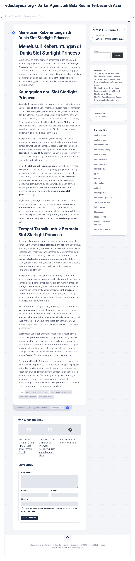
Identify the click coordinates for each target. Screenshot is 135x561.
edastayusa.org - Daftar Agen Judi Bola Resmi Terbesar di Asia (63, 5)
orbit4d (97, 188)
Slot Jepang (99, 212)
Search (97, 51)
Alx (82, 548)
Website (24, 499)
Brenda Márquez (42, 408)
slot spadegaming (102, 150)
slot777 (97, 225)
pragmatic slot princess (61, 392)
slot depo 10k (100, 169)
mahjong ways (100, 159)
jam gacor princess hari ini (37, 392)
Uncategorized (57, 408)
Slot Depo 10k (100, 217)
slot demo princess (28, 397)
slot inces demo (45, 397)
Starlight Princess (102, 202)
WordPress (66, 548)
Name (24, 490)
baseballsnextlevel (102, 222)
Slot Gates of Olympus (104, 94)
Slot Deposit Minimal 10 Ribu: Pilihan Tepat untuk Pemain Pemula (26, 445)
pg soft (97, 174)
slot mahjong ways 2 (103, 198)
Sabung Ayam (100, 207)
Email (54, 490)
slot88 (97, 178)
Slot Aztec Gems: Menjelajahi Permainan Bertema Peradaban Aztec (108, 82)
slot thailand (99, 183)
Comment (26, 473)
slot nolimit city (101, 145)
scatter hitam (100, 135)
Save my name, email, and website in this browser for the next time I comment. (49, 510)
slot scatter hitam (102, 229)
